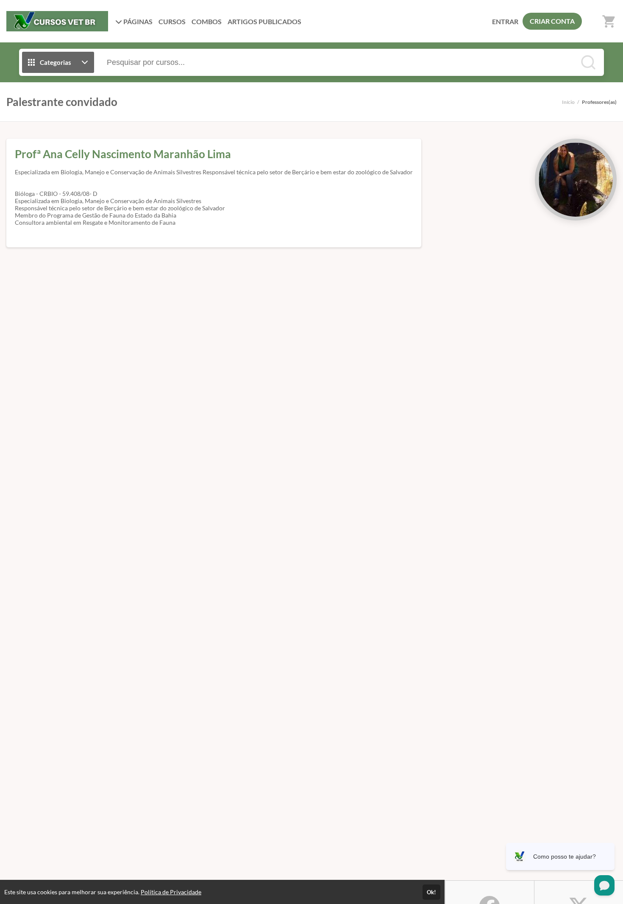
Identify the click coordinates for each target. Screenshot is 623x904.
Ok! (431, 892)
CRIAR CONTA (552, 21)
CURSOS (172, 21)
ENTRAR (505, 21)
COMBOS (207, 21)
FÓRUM (264, 21)
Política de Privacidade (171, 892)
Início (568, 102)
